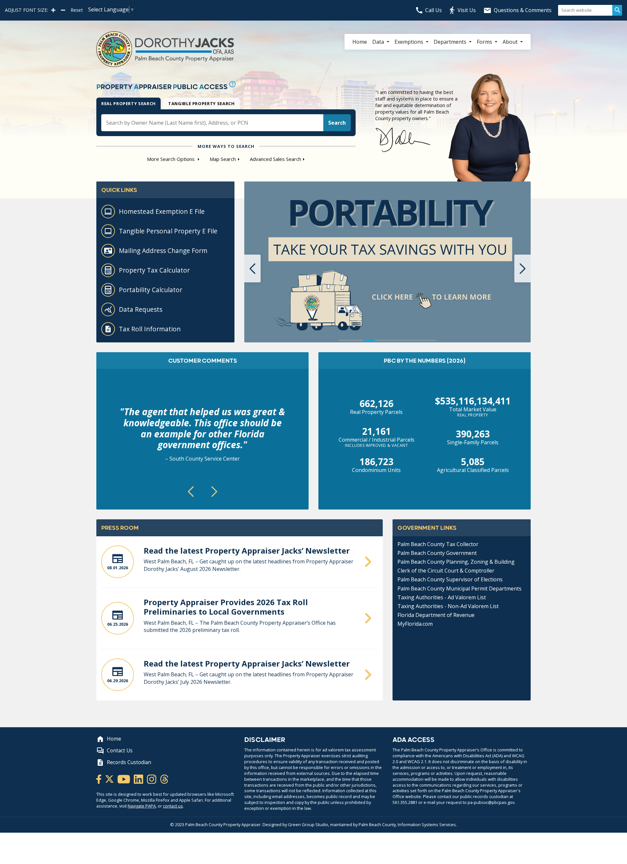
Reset (77, 10)
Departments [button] (451, 41)
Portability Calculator (150, 289)
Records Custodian (129, 762)
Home (359, 41)
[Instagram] (152, 778)
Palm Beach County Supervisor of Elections (450, 579)
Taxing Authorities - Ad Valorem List (441, 597)
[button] (252, 268)
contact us (173, 806)
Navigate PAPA (142, 806)
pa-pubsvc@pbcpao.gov (491, 802)
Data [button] (378, 41)
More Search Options (171, 159)
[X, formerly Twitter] (110, 778)
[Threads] (164, 778)
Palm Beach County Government (437, 553)
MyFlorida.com (415, 623)
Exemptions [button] (409, 41)
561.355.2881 (405, 802)
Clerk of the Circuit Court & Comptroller (445, 570)
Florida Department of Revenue (435, 615)
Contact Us (120, 750)
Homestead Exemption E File (162, 211)
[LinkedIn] (139, 778)
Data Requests (140, 309)
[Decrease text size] (63, 10)
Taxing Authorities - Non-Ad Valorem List (448, 606)
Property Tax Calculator (154, 270)
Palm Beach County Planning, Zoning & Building (456, 561)
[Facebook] (99, 778)
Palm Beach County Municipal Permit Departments (459, 588)
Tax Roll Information (150, 328)
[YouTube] (124, 778)
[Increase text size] (53, 10)
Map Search (223, 159)
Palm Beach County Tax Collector (437, 544)
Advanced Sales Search (275, 159)
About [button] (511, 41)
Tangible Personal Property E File (168, 231)
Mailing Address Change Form (163, 250)
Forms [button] (485, 41)
